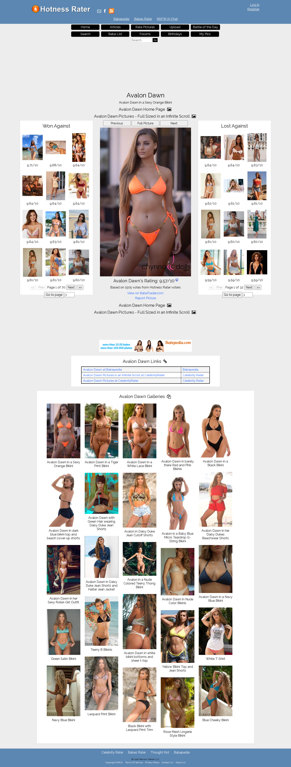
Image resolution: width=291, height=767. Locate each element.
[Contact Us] (99, 11)
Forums (145, 34)
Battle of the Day (205, 27)
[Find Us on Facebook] (105, 11)
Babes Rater (143, 19)
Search (85, 34)
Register (253, 9)
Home (85, 27)
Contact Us (167, 762)
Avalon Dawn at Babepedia (102, 369)
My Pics (205, 34)
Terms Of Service (134, 762)
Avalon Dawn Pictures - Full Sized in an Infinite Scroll (142, 116)
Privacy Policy (152, 762)
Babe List (115, 34)
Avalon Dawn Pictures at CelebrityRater (110, 381)
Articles (115, 27)
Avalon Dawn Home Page (142, 109)
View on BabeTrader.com (145, 293)
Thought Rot (159, 752)
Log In (254, 5)
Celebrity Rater (193, 375)
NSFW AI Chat (167, 19)
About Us (180, 762)
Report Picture (145, 298)
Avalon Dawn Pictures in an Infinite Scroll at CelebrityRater (124, 375)
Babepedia (121, 19)
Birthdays (175, 34)
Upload (175, 27)
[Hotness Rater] (62, 12)
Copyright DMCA (114, 762)
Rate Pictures (145, 27)
